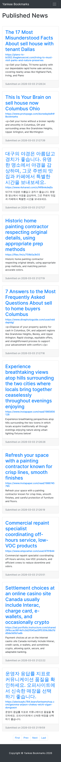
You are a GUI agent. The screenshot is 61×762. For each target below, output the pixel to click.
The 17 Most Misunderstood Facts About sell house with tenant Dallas (29, 40)
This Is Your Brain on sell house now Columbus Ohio (28, 102)
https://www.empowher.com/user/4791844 (29, 550)
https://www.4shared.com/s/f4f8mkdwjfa (29, 187)
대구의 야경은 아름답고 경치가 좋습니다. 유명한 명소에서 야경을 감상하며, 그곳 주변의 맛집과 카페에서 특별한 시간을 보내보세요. (30, 168)
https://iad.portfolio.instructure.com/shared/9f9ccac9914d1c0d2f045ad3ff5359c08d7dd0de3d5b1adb (30, 630)
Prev (26, 737)
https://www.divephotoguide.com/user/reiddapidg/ (30, 321)
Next (35, 737)
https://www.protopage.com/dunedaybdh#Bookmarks (29, 115)
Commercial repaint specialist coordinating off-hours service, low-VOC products (27, 534)
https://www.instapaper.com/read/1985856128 (30, 413)
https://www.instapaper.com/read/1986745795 (29, 484)
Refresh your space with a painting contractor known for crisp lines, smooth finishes (28, 466)
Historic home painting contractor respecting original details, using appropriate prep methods (26, 235)
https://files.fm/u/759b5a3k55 (22, 254)
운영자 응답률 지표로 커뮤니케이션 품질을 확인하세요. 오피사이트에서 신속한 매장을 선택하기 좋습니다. (30, 685)
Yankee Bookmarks (15, 4)
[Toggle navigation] (54, 4)
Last (43, 737)
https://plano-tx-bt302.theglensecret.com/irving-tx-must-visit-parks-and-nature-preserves (29, 57)
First (17, 737)
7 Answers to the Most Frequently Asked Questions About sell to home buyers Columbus (30, 303)
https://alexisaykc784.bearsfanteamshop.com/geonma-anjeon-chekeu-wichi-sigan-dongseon (29, 704)
